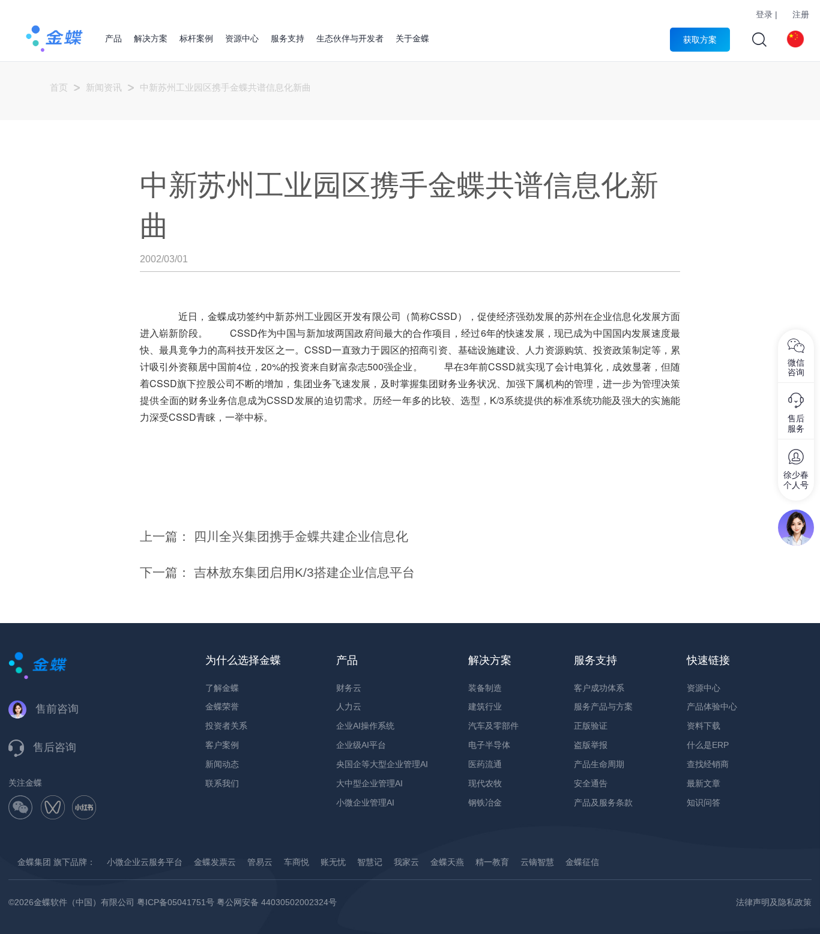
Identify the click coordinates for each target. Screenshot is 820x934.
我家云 (406, 862)
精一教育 (492, 862)
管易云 (260, 862)
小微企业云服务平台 (144, 862)
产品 (113, 38)
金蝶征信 (582, 862)
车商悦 (296, 862)
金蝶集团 (34, 862)
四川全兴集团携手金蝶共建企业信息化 (301, 536)
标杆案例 (196, 38)
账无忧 (333, 862)
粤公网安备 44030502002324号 (277, 902)
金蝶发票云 (215, 862)
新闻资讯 (104, 87)
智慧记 (369, 862)
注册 (800, 14)
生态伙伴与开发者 (350, 38)
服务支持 (287, 38)
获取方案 (700, 39)
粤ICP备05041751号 (175, 902)
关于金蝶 (412, 38)
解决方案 (150, 38)
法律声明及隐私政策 (774, 902)
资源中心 (242, 38)
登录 (764, 14)
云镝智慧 (537, 862)
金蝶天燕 (447, 862)
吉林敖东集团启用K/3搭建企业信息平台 (304, 572)
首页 (59, 87)
